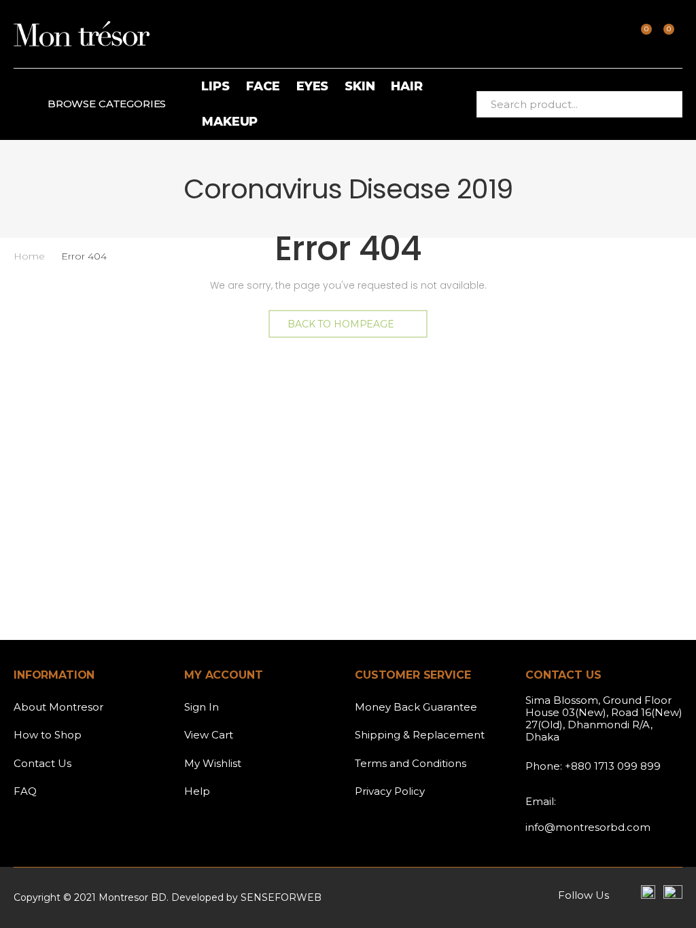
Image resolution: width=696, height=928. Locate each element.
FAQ (25, 791)
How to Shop (48, 734)
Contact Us (42, 763)
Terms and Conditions (410, 763)
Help (197, 791)
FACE (263, 86)
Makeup (230, 121)
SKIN (360, 86)
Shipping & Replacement (420, 734)
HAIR (406, 86)
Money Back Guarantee (416, 706)
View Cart (208, 734)
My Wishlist (212, 763)
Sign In (201, 706)
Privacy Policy (390, 791)
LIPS (215, 86)
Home (29, 256)
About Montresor (58, 706)
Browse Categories (107, 103)
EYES (312, 86)
